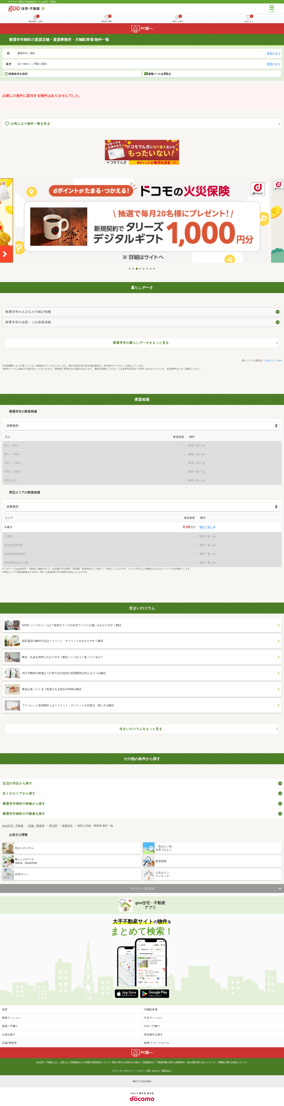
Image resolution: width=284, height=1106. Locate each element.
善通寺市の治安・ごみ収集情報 (28, 322)
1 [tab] (130, 269)
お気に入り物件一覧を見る (30, 123)
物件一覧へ (206, 527)
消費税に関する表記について (231, 1062)
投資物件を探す (153, 1034)
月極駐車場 (150, 1009)
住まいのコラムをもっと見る (141, 729)
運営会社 (166, 1070)
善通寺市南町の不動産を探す (24, 813)
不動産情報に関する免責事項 (170, 1062)
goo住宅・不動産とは (46, 1062)
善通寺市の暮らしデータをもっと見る (141, 342)
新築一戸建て (10, 1026)
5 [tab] (144, 269)
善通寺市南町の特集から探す (24, 803)
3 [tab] (137, 269)
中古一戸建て (152, 1026)
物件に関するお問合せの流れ (125, 1062)
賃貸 (4, 1009)
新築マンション (11, 1017)
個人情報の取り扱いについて (201, 1062)
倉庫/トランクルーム (156, 1042)
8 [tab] (154, 269)
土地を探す (8, 1034)
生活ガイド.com (273, 360)
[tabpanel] (142, 221)
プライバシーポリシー (122, 1070)
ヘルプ (139, 1070)
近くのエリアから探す (19, 793)
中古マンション (153, 1017)
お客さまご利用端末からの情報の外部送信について (84, 1062)
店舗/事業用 (9, 1042)
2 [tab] (133, 269)
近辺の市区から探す (17, 783)
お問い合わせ (152, 1070)
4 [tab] (140, 269)
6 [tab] (147, 269)
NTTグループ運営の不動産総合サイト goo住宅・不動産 (32, 2)
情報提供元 (148, 1062)
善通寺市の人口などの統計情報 (28, 312)
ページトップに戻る (142, 888)
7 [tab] (151, 269)
